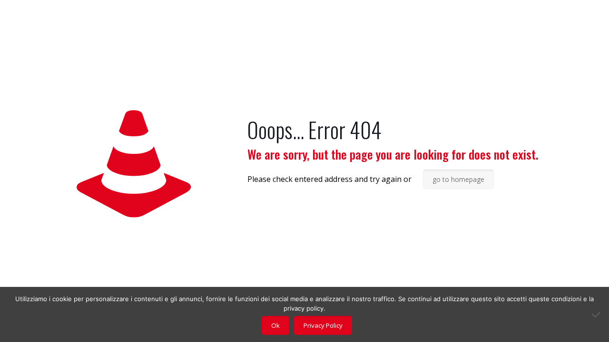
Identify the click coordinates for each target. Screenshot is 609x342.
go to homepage (458, 179)
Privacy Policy (323, 325)
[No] (597, 314)
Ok (275, 325)
